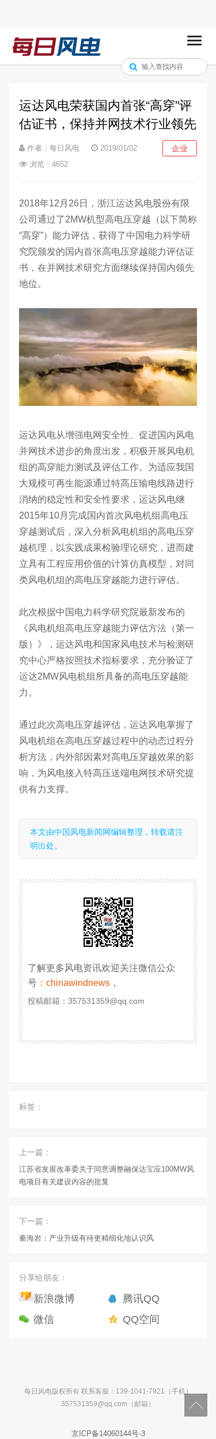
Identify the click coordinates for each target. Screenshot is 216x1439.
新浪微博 (54, 1298)
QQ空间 (141, 1319)
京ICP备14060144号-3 (108, 1433)
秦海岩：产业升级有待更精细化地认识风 (86, 1238)
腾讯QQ (141, 1298)
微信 (43, 1319)
